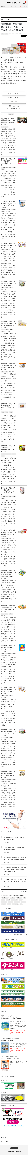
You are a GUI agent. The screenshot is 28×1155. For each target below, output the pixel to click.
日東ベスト (19, 897)
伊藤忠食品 (16, 895)
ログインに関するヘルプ (14, 108)
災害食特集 (11, 114)
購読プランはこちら (14, 93)
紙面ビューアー (6, 6)
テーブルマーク (5, 897)
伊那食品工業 (15, 904)
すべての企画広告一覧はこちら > (18, 934)
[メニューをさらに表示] (2, 2)
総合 (7, 33)
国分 (25, 897)
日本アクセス (4, 895)
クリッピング (15, 6)
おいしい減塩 (14, 899)
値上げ (8, 899)
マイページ (14, 1148)
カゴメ (20, 899)
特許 (21, 904)
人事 (10, 895)
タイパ (9, 904)
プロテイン (12, 897)
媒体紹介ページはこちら (7, 947)
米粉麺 (21, 895)
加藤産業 (3, 904)
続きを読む (14, 101)
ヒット (3, 899)
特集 (3, 33)
